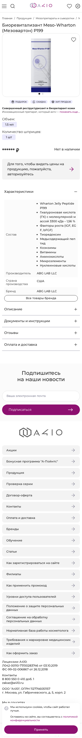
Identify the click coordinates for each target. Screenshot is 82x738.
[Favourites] (69, 6)
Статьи (11, 551)
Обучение (14, 540)
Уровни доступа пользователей (31, 597)
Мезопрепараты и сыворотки (55, 18)
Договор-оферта (19, 495)
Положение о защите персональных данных (35, 608)
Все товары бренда (41, 298)
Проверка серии (19, 484)
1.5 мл (9, 124)
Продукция (24, 18)
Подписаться (20, 410)
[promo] (78, 6)
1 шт (9, 137)
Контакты (13, 506)
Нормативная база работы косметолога (37, 630)
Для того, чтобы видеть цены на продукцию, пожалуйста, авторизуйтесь (35, 169)
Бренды (12, 529)
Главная (7, 18)
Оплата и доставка (20, 518)
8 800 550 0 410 (13, 679)
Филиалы (13, 574)
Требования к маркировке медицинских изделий (38, 642)
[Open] (75, 60)
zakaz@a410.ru (13, 683)
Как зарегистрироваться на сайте (33, 563)
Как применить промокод (26, 585)
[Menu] (4, 6)
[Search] (12, 6)
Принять (41, 729)
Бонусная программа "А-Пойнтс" (32, 461)
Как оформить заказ (22, 653)
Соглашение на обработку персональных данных (27, 619)
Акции (11, 450)
